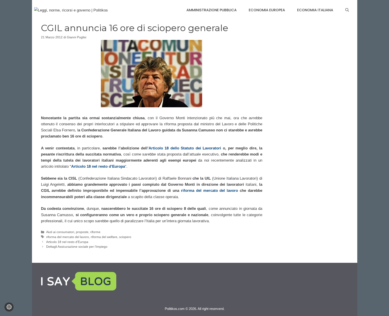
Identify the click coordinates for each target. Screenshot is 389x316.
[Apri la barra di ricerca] (347, 10)
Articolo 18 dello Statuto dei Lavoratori (185, 148)
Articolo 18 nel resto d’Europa (98, 166)
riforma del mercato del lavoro (209, 190)
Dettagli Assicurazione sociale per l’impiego (76, 246)
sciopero (125, 237)
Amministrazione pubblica (211, 10)
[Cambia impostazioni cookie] (9, 306)
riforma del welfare (104, 237)
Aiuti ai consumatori (60, 232)
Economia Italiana (315, 10)
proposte (82, 232)
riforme (95, 232)
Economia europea (267, 10)
